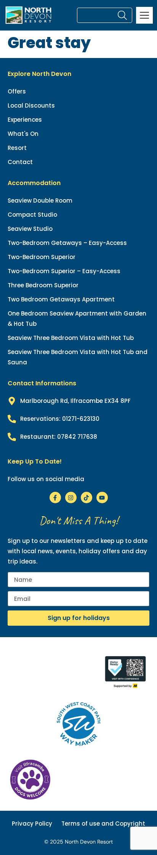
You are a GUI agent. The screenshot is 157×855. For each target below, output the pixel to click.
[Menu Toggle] (144, 15)
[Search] (124, 15)
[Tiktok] (86, 497)
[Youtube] (102, 497)
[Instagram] (71, 497)
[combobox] (96, 15)
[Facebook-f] (55, 497)
